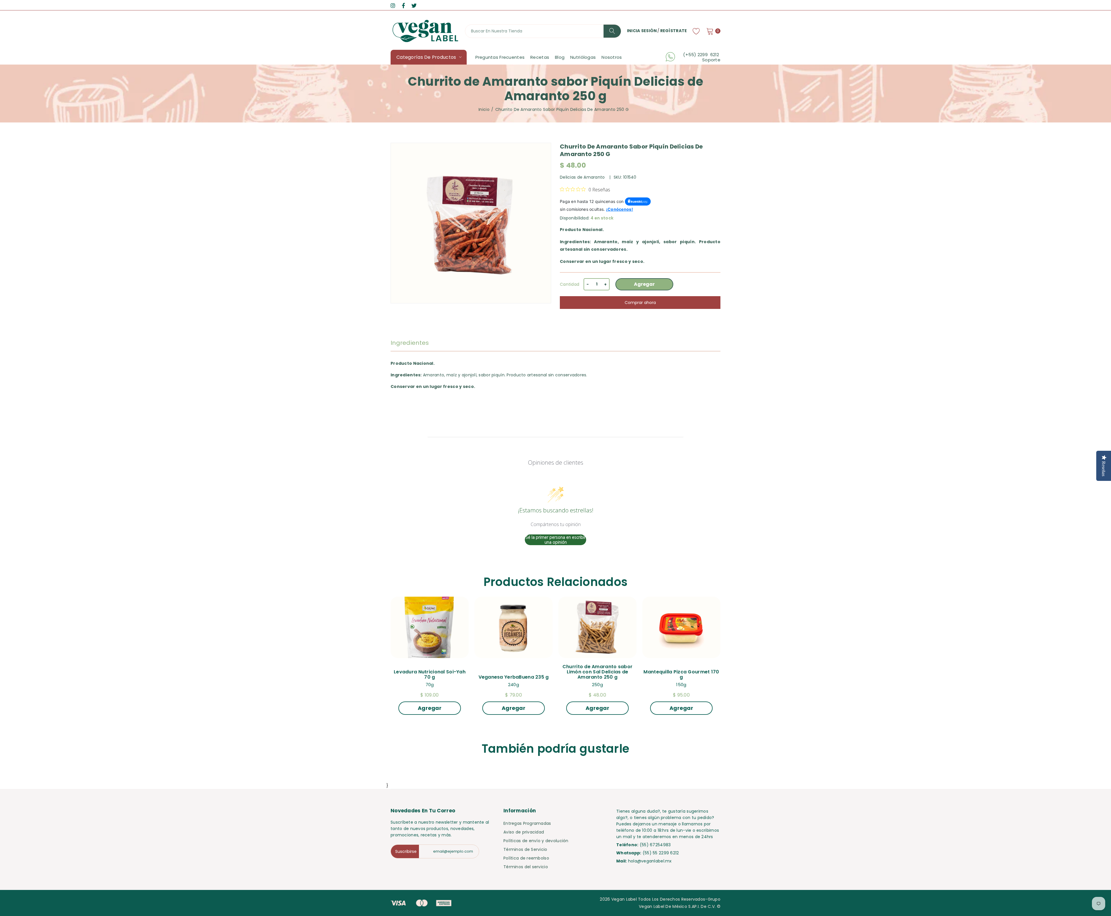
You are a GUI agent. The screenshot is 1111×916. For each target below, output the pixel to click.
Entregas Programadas (527, 823)
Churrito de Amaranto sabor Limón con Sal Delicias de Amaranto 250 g (598, 672)
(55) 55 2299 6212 (661, 853)
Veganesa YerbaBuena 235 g (514, 677)
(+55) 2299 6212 (701, 54)
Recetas (539, 57)
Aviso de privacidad (523, 832)
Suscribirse (406, 851)
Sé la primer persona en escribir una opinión (556, 539)
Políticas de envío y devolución (536, 841)
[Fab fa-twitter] (414, 5)
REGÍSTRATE (673, 31)
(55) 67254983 (655, 845)
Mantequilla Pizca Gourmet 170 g (681, 674)
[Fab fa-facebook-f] (403, 5)
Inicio (484, 109)
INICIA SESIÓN (642, 31)
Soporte (711, 60)
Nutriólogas (583, 57)
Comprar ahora (640, 302)
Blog (559, 57)
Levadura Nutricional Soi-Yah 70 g (430, 674)
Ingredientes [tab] (410, 343)
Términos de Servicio (525, 849)
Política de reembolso (526, 858)
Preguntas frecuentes (500, 57)
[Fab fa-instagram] (393, 5)
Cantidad (569, 284)
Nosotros (612, 57)
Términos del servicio (525, 867)
